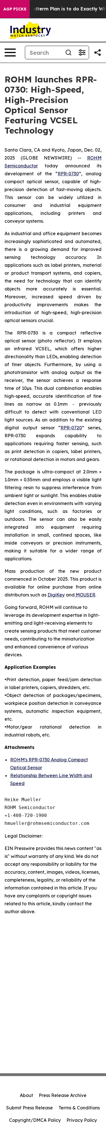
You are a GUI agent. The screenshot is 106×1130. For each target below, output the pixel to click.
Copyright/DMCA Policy (35, 1120)
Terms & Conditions (79, 1108)
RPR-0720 (71, 427)
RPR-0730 (68, 173)
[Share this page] (97, 52)
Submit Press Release (29, 1108)
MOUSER (85, 595)
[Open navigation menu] (10, 52)
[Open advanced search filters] (82, 52)
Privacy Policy (81, 1120)
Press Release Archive (62, 1095)
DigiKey (56, 595)
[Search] (68, 52)
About (26, 1095)
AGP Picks (14, 9)
